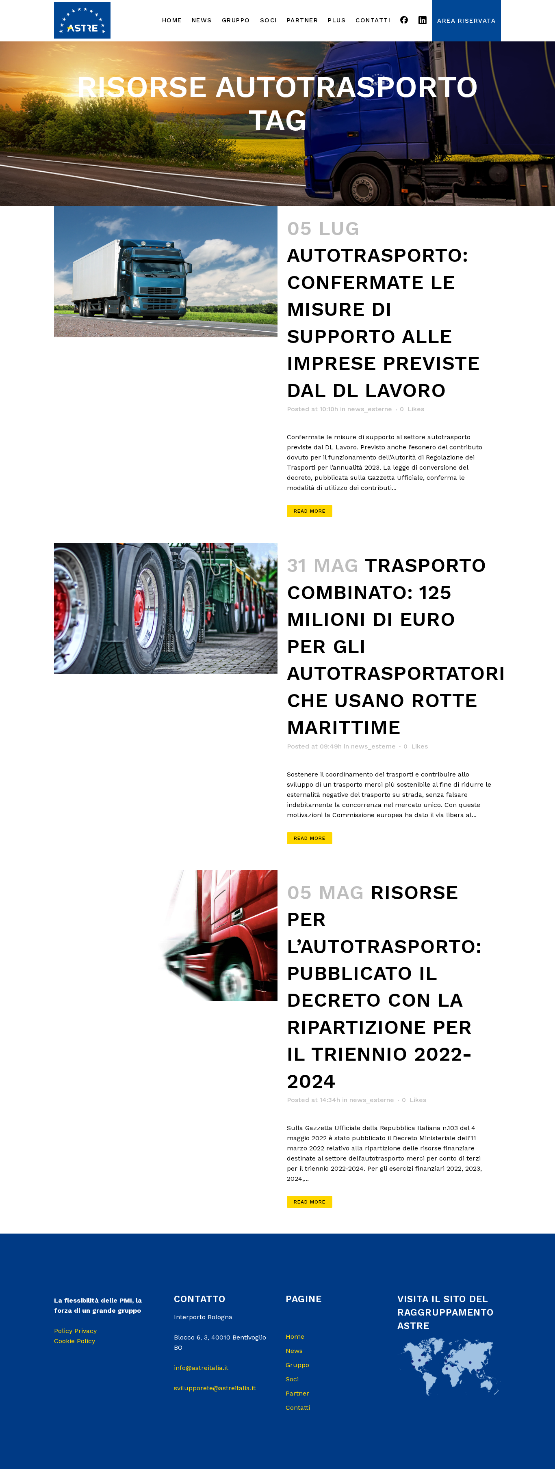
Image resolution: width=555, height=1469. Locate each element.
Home (295, 1336)
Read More (309, 511)
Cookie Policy (74, 1341)
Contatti (298, 1407)
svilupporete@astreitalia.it (215, 1388)
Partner (297, 1393)
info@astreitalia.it (201, 1368)
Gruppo (297, 1365)
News (294, 1351)
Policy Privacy (75, 1331)
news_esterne (369, 409)
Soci (292, 1379)
